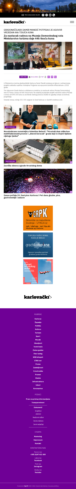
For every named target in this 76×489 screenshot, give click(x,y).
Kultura (38, 329)
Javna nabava (38, 421)
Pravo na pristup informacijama (38, 399)
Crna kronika (38, 371)
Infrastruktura (38, 382)
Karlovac (23, 77)
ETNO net (38, 361)
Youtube (38, 472)
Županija (38, 322)
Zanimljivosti (38, 368)
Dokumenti (38, 407)
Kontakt (38, 443)
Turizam (38, 333)
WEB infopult (38, 357)
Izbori (38, 385)
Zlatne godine (38, 350)
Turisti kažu (38, 347)
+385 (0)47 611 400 (38, 454)
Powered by (22, 486)
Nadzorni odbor (38, 417)
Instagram (38, 466)
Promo (38, 364)
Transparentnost (38, 403)
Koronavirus (38, 388)
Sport (38, 336)
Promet (38, 375)
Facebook (38, 460)
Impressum (38, 440)
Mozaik (38, 340)
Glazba (38, 378)
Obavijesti (38, 343)
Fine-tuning (38, 354)
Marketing (38, 436)
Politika (38, 326)
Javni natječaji (38, 424)
